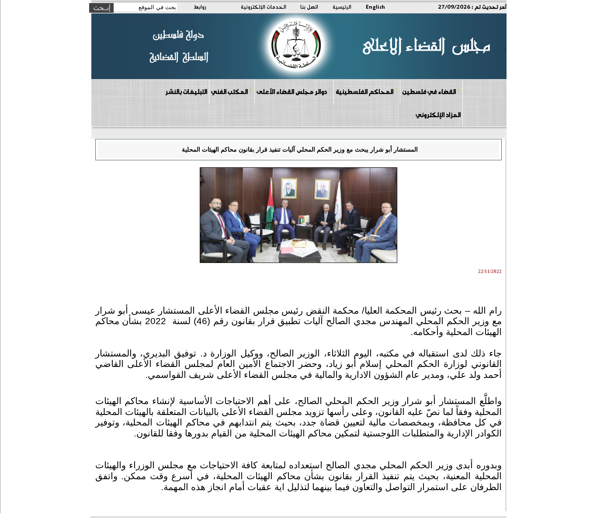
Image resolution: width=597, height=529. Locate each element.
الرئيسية (342, 6)
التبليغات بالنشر (186, 91)
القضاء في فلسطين (429, 91)
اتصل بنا (309, 6)
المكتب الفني (229, 91)
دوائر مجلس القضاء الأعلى (292, 91)
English (375, 6)
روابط (200, 6)
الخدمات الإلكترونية (263, 6)
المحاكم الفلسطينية (364, 91)
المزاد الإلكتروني (438, 114)
